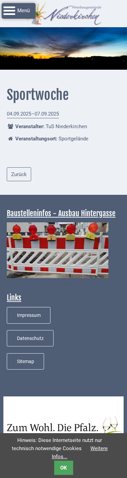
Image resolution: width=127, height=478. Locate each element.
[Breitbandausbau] (57, 250)
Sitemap (25, 361)
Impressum (29, 315)
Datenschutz (30, 338)
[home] (63, 13)
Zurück (19, 174)
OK (63, 468)
